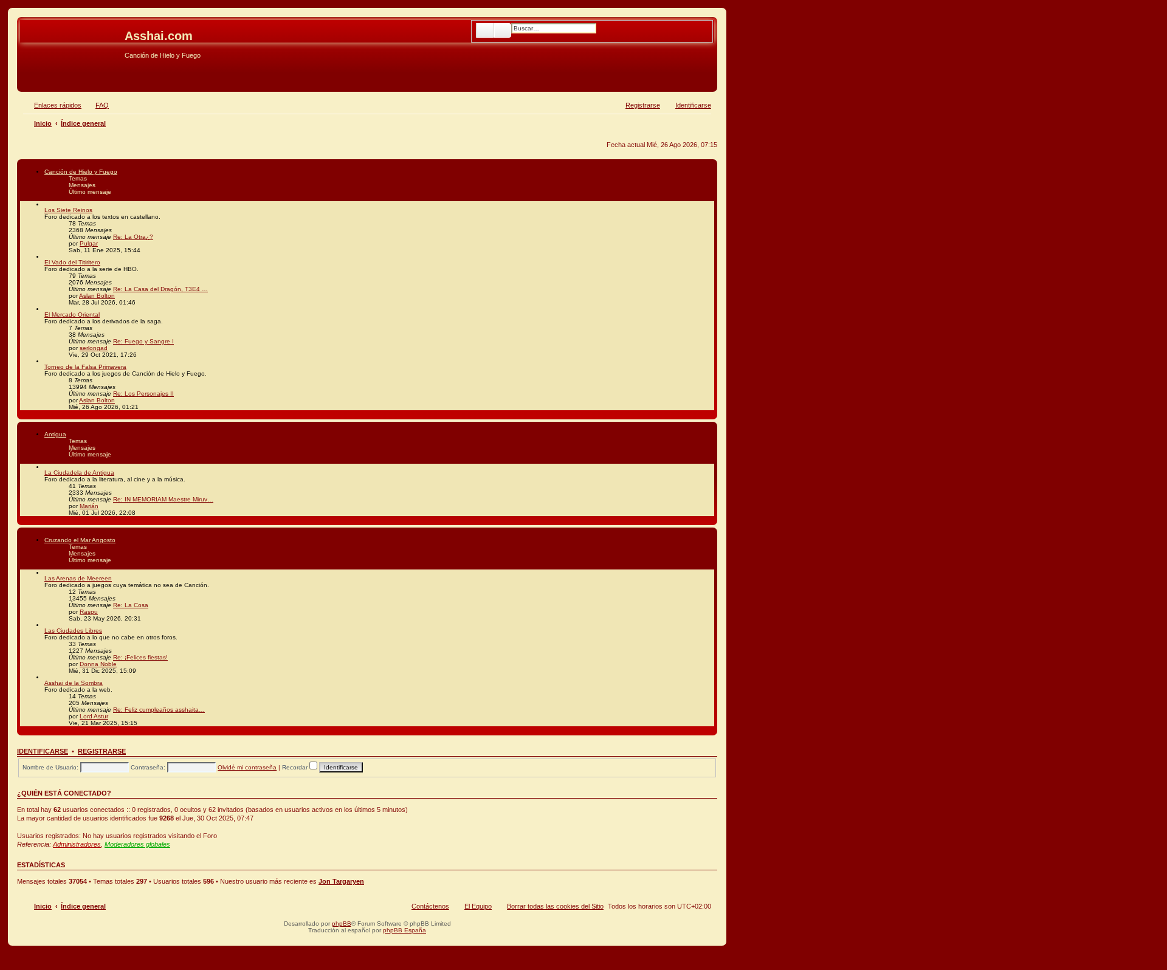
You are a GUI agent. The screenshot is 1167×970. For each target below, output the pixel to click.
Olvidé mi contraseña (247, 767)
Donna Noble (98, 664)
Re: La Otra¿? (133, 236)
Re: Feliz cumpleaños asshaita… (159, 709)
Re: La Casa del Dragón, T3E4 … (160, 289)
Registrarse (102, 751)
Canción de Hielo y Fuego (80, 171)
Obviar (30, 74)
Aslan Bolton (97, 295)
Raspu (89, 611)
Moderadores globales (137, 844)
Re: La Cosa (130, 605)
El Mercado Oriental (72, 314)
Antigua (55, 434)
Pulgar (89, 243)
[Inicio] (72, 39)
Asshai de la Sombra (73, 682)
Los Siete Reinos (68, 210)
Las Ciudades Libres (73, 630)
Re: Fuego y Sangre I (143, 341)
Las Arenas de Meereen (78, 578)
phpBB (341, 923)
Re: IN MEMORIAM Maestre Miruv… (163, 499)
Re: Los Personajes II (143, 393)
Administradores (77, 844)
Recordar (295, 767)
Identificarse (42, 751)
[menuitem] (96, 105)
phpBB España (404, 930)
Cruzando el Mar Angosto (79, 540)
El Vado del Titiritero (72, 262)
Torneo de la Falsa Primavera (85, 366)
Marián (89, 506)
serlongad (94, 348)
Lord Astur (94, 716)
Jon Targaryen (341, 881)
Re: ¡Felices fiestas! (140, 657)
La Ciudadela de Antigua (79, 472)
